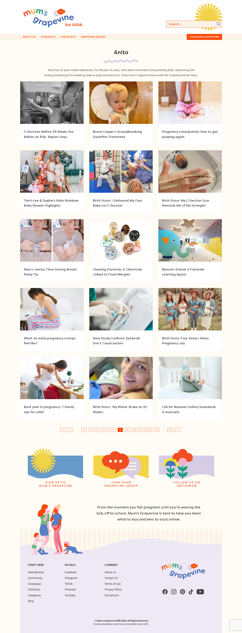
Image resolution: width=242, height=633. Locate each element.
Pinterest (70, 589)
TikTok (69, 583)
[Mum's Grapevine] (64, 17)
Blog (31, 601)
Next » (177, 430)
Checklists (68, 36)
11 (142, 430)
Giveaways (48, 36)
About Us (29, 36)
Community (35, 578)
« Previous (63, 430)
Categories (34, 595)
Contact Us (111, 578)
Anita (121, 52)
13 (156, 430)
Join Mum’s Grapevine (204, 36)
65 (170, 430)
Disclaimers (112, 595)
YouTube (70, 595)
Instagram (71, 578)
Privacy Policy (113, 589)
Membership (36, 572)
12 (149, 430)
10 (135, 430)
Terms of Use (113, 583)
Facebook (71, 572)
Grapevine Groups (93, 36)
